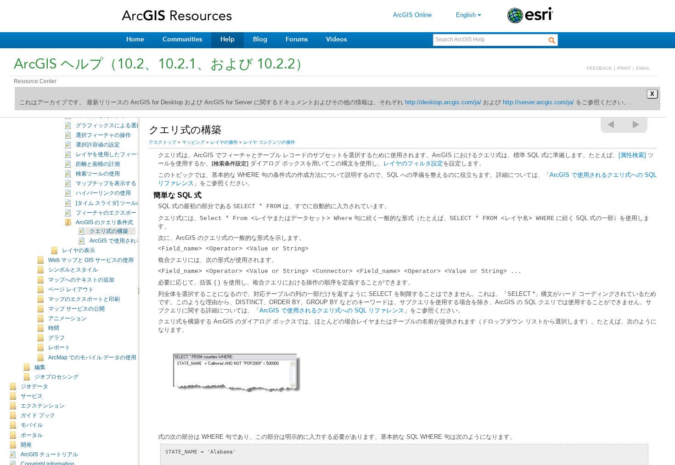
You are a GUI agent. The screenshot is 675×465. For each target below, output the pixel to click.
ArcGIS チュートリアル (49, 454)
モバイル (32, 425)
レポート (59, 347)
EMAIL (643, 68)
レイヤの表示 (78, 250)
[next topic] (636, 124)
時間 (53, 328)
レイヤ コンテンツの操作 (269, 142)
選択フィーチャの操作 (103, 135)
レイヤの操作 (224, 142)
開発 (26, 445)
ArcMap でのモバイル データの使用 (92, 357)
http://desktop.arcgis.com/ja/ (443, 102)
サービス (32, 396)
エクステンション (43, 405)
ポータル (32, 435)
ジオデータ (34, 386)
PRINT (624, 68)
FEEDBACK (599, 68)
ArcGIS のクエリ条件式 (104, 222)
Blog (260, 39)
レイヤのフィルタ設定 (413, 163)
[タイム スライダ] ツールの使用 (114, 203)
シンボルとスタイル (73, 269)
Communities (182, 39)
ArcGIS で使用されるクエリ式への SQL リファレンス (331, 310)
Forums (297, 39)
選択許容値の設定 (98, 144)
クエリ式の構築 (109, 231)
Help (227, 39)
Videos (336, 39)
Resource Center (35, 81)
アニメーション (67, 318)
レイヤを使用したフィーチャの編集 (120, 154)
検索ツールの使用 (98, 173)
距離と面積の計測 (98, 164)
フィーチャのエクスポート (109, 212)
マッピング (193, 142)
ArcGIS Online (412, 14)
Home (135, 39)
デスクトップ (162, 142)
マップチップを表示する (106, 183)
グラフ (56, 337)
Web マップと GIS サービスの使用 (91, 260)
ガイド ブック (38, 415)
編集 (39, 367)
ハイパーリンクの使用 (103, 193)
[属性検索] (632, 155)
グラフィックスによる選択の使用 (117, 125)
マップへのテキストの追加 (81, 280)
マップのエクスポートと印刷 (84, 299)
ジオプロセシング (56, 377)
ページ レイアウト (71, 289)
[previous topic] (611, 124)
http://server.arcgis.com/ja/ (538, 102)
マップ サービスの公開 (76, 309)
